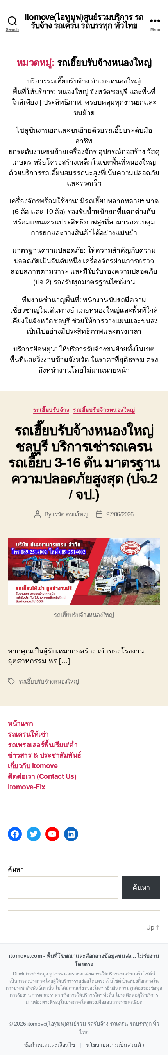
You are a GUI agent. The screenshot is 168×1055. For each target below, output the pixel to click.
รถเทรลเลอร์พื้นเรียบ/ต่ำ (42, 744)
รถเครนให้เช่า (28, 734)
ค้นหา (16, 869)
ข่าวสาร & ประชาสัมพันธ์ (44, 755)
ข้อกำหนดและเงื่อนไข (49, 1045)
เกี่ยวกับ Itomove (32, 765)
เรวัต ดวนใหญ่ (70, 514)
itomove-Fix (26, 787)
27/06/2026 (119, 514)
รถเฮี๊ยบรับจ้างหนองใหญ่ (104, 409)
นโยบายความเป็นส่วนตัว (115, 1045)
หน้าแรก (20, 723)
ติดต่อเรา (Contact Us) (42, 776)
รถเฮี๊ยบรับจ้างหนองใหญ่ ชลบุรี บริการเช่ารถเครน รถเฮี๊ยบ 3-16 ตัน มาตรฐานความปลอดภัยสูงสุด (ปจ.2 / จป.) (83, 461)
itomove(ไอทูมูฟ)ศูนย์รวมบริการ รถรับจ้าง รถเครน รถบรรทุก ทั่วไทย (84, 21)
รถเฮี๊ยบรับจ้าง (51, 409)
